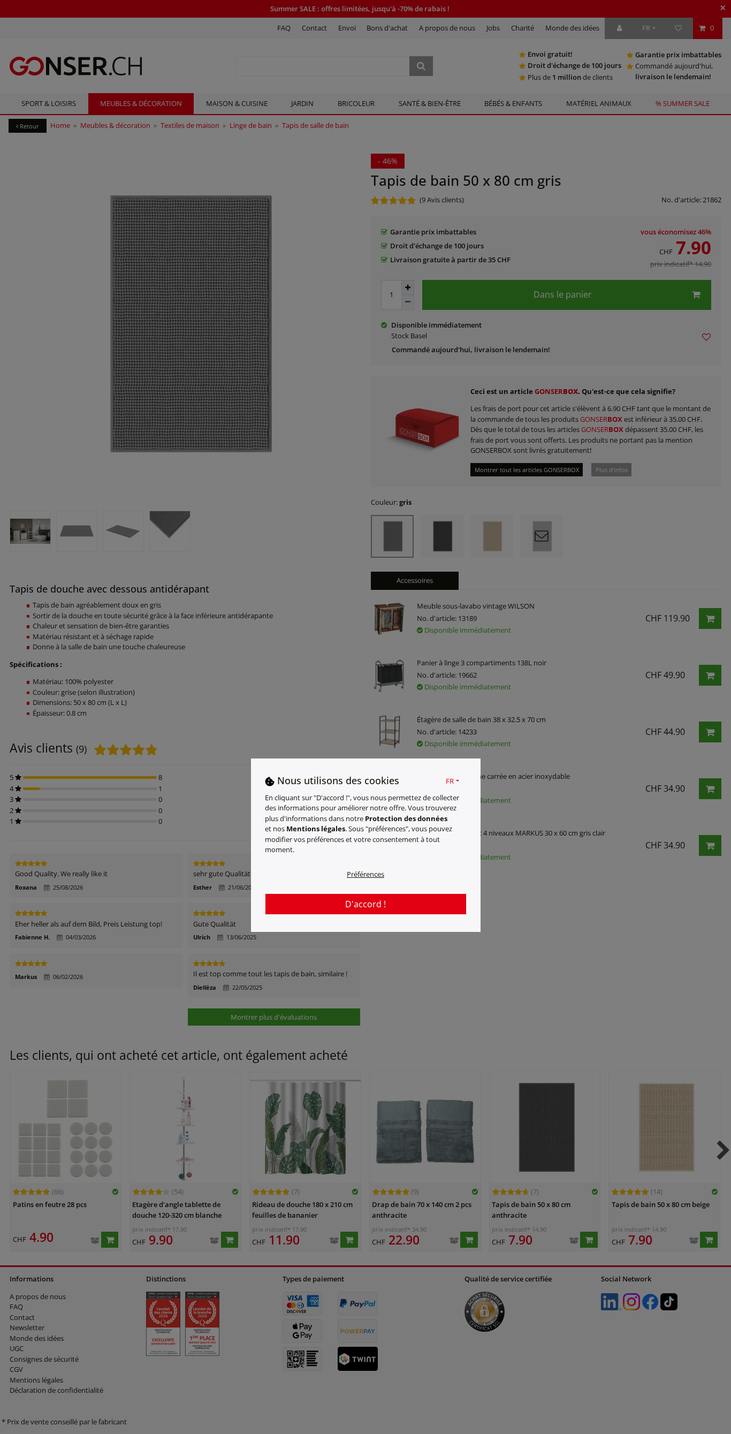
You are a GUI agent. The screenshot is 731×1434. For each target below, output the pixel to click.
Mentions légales (315, 828)
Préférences (365, 874)
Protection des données (406, 818)
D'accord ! (365, 904)
